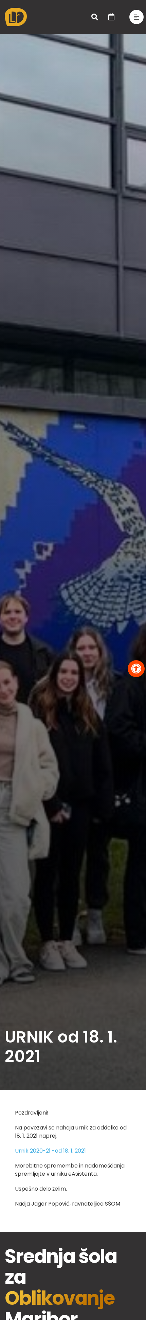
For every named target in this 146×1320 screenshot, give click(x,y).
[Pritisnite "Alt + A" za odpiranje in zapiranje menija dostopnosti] (136, 668)
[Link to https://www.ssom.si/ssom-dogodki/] (111, 17)
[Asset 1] (16, 10)
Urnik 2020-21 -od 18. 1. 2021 (50, 1151)
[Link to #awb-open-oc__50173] (94, 17)
